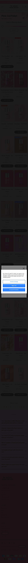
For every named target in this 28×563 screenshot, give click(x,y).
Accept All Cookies (14, 289)
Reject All (14, 285)
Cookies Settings (14, 281)
